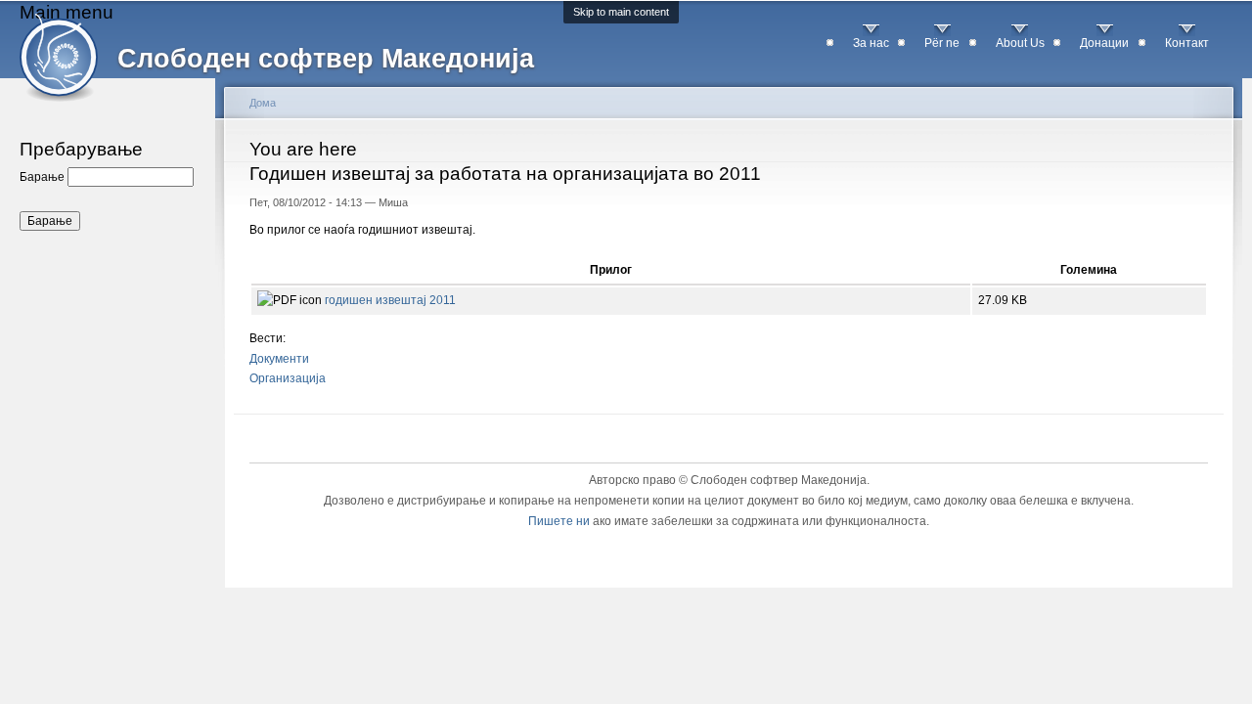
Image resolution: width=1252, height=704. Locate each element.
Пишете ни (559, 521)
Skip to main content (621, 12)
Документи (279, 359)
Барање (43, 177)
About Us (1020, 43)
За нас (871, 43)
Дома (262, 103)
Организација (287, 378)
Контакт (1187, 43)
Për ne (942, 43)
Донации (1104, 43)
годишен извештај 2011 (390, 300)
